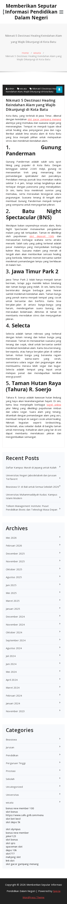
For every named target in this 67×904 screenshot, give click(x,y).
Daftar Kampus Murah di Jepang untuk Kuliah (31, 467)
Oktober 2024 (14, 632)
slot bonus (12, 811)
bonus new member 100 (20, 808)
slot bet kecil (13, 818)
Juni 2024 (11, 664)
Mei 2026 (11, 537)
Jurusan (10, 747)
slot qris (10, 843)
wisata (37, 52)
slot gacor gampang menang (44, 119)
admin (10, 88)
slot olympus (13, 829)
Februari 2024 (14, 695)
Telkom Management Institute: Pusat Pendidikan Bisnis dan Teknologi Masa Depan (31, 507)
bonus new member (17, 832)
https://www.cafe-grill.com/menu (25, 815)
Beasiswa (11, 739)
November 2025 (15, 561)
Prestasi (11, 771)
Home (25, 52)
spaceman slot (14, 846)
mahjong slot (13, 857)
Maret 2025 (13, 600)
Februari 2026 (14, 545)
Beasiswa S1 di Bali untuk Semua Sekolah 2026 (32, 486)
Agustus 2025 (14, 577)
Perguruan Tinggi (16, 763)
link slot (10, 860)
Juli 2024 (11, 656)
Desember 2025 (15, 553)
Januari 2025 (13, 608)
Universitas (12, 794)
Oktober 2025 (14, 569)
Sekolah (10, 779)
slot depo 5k (13, 822)
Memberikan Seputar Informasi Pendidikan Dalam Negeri (31, 12)
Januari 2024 (13, 703)
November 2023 (15, 711)
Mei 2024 (11, 671)
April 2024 (12, 679)
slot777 (10, 853)
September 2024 (16, 640)
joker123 (11, 836)
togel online (54, 404)
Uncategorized (14, 786)
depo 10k (11, 850)
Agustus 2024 (14, 648)
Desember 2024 (15, 616)
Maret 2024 (13, 687)
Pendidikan (12, 755)
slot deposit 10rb (41, 236)
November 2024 (15, 624)
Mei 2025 (11, 593)
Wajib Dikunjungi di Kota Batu (38, 91)
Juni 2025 (11, 585)
